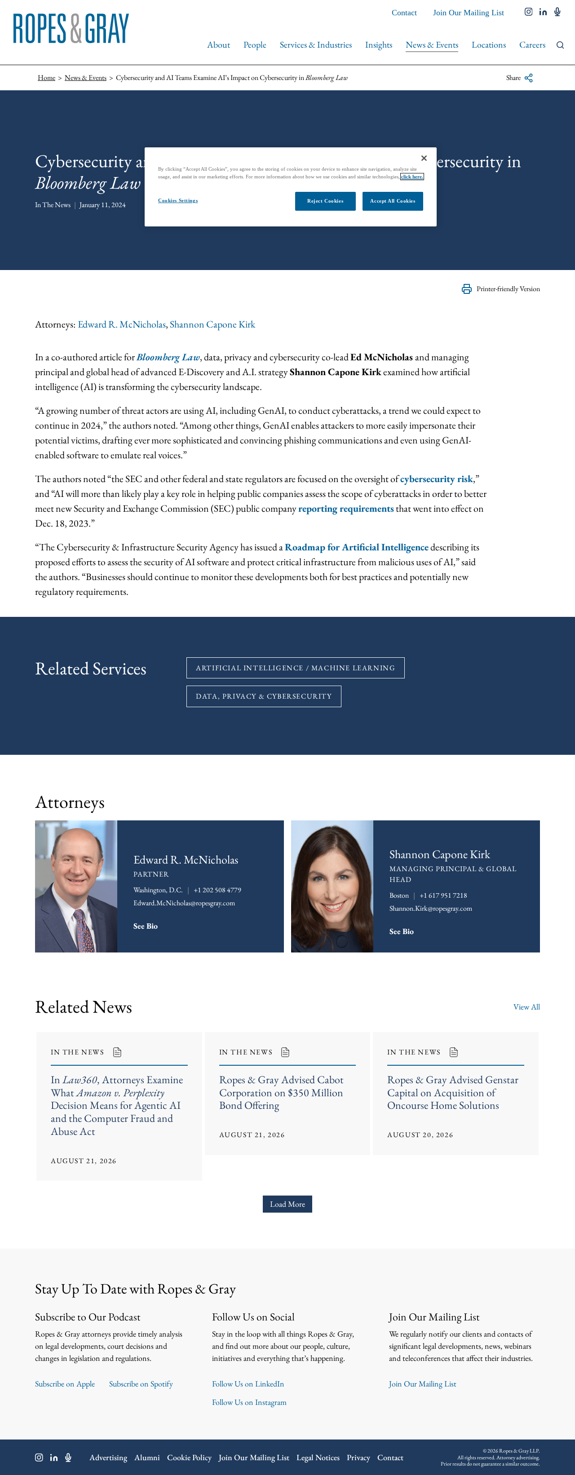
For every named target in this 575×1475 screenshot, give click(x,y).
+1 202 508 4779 (217, 890)
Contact (404, 12)
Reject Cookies (325, 201)
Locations (489, 44)
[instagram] (528, 12)
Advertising (108, 1457)
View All (526, 1006)
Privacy (358, 1457)
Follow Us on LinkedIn (248, 1383)
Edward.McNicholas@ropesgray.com (184, 903)
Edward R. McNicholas (122, 324)
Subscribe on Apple (65, 1383)
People (254, 44)
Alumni (147, 1457)
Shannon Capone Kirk (212, 324)
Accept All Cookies (392, 201)
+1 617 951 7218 (443, 895)
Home (46, 77)
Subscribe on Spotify (141, 1383)
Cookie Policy (189, 1457)
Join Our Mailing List (468, 12)
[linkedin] (543, 12)
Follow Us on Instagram (249, 1402)
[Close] (424, 158)
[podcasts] (557, 12)
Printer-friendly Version (508, 288)
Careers (532, 44)
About (218, 44)
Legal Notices (318, 1457)
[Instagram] (39, 1457)
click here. (412, 176)
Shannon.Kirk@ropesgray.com (430, 908)
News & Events (432, 44)
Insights (378, 44)
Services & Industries (316, 44)
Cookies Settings (178, 200)
